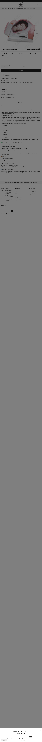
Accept (4, 740)
